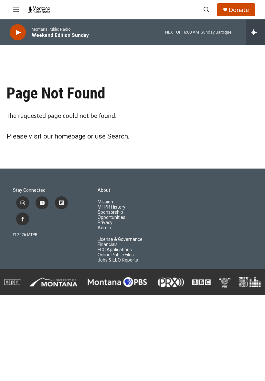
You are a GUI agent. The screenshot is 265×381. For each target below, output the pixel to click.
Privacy (105, 222)
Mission (105, 202)
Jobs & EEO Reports (118, 260)
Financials (108, 244)
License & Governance (120, 239)
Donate (239, 9)
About (104, 190)
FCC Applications (115, 249)
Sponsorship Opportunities (111, 215)
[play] (18, 32)
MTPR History (111, 207)
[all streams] (255, 32)
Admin (104, 227)
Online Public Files (116, 254)
